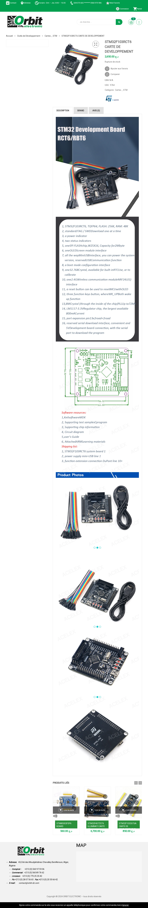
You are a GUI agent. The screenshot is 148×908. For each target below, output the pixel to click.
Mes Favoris (115, 3)
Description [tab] (63, 110)
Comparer (115, 74)
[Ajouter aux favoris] (74, 796)
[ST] (112, 98)
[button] (95, 44)
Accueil (9, 36)
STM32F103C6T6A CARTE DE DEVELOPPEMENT (127, 826)
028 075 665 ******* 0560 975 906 (87, 3)
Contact (13, 3)
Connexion (124, 9)
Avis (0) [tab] (96, 110)
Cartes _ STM (51, 36)
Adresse (26, 3)
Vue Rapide (66, 816)
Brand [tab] (80, 110)
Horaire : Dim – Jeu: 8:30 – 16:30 (52, 3)
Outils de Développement (28, 36)
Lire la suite (69, 810)
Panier (139, 9)
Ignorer (125, 905)
